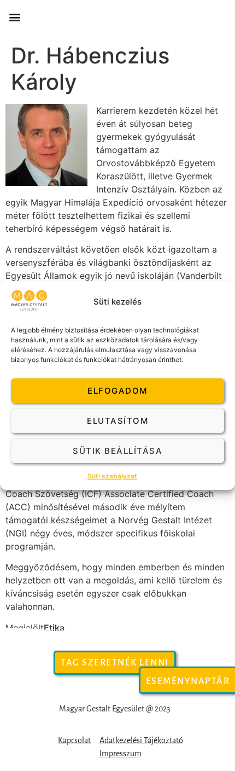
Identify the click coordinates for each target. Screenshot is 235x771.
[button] (14, 17)
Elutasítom (117, 421)
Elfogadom (117, 390)
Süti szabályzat (112, 476)
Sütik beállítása (117, 451)
